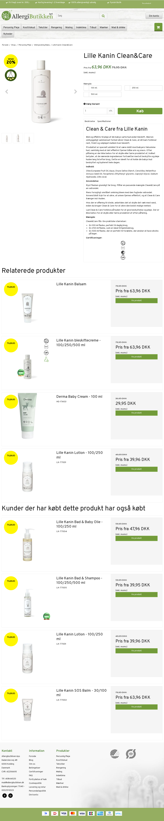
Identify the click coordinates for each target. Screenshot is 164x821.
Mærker (104, 27)
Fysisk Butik (115, 2)
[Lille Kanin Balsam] (27, 305)
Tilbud (93, 27)
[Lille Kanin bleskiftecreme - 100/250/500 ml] (27, 362)
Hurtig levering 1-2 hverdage (51, 2)
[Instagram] (10, 795)
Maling (69, 27)
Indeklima (81, 27)
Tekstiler (43, 27)
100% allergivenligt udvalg (83, 2)
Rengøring (56, 27)
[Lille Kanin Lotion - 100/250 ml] (27, 474)
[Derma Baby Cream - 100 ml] (27, 418)
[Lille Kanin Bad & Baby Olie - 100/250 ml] (27, 543)
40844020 (9, 779)
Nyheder (7, 34)
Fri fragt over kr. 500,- (19, 2)
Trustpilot (146, 4)
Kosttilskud (29, 27)
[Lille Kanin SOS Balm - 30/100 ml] (27, 712)
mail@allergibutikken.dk (13, 782)
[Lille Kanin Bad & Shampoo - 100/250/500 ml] (27, 599)
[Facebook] (4, 795)
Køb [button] (140, 111)
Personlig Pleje (11, 27)
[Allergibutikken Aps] (27, 15)
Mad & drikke (118, 27)
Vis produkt (136, 300)
